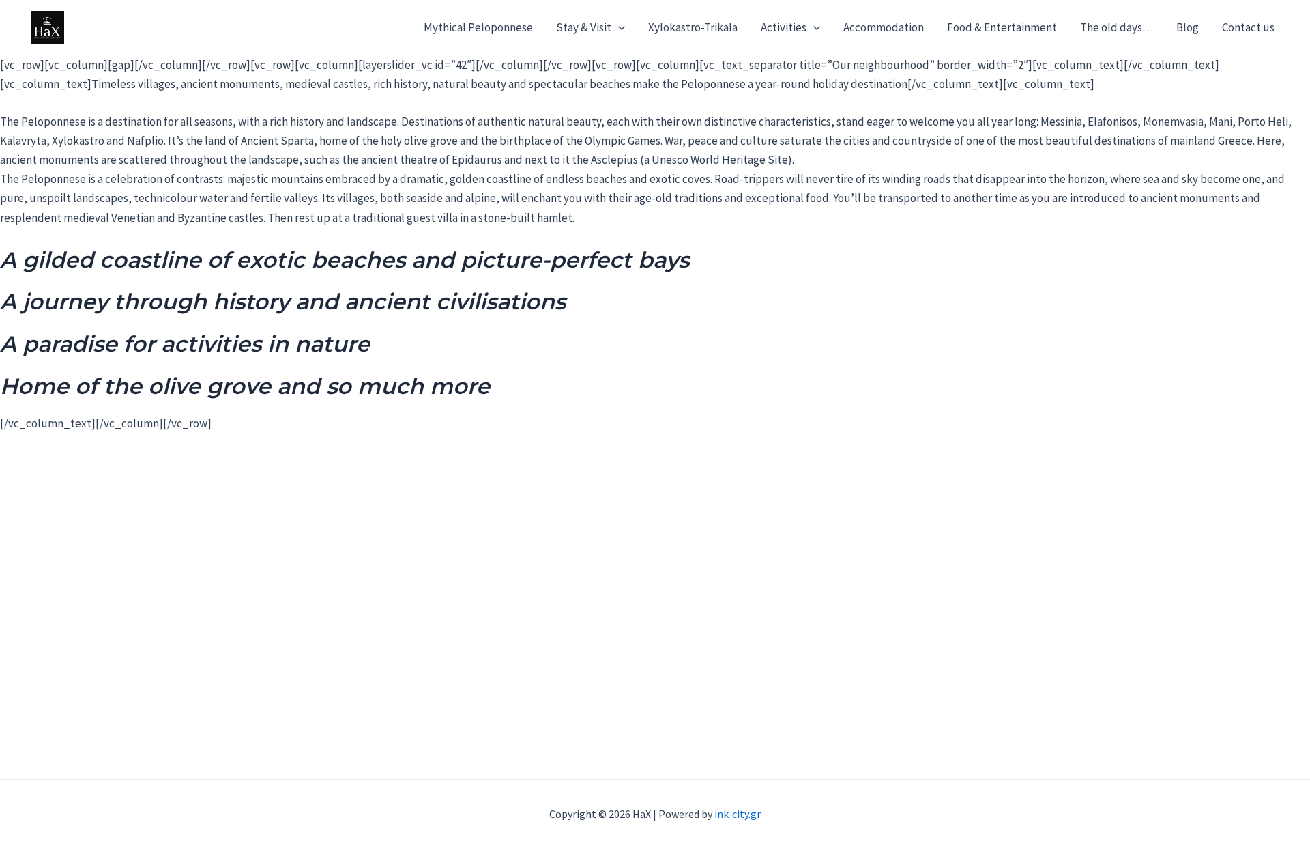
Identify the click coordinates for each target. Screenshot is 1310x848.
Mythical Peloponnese (478, 27)
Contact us (1248, 27)
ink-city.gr (737, 814)
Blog (1187, 27)
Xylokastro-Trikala (693, 27)
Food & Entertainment (1002, 27)
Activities (783, 27)
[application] (618, 27)
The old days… (1116, 27)
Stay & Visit (583, 27)
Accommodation (883, 27)
